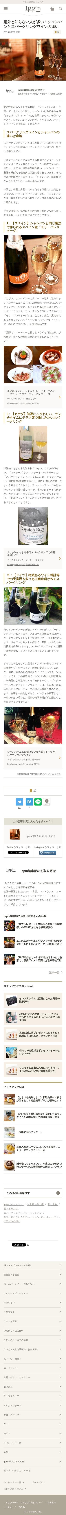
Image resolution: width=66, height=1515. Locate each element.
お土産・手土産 (11, 1274)
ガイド (7, 1433)
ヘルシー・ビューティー (16, 1293)
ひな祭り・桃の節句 (13, 1330)
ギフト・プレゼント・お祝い (18, 1265)
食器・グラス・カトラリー (17, 1377)
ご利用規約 (50, 1502)
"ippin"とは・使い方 (13, 1489)
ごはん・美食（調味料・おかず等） (21, 1349)
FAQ (21, 1507)
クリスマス (9, 1312)
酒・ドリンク (10, 1368)
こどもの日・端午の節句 (16, 1340)
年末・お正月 (10, 1321)
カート (52, 8)
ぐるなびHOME (11, 1502)
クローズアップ (11, 1415)
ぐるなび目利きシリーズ (32, 1502)
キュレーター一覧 (12, 1482)
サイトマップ (10, 1507)
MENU (5, 8)
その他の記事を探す (18, 1193)
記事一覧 (54, 972)
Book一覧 (38, 1482)
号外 (6, 1452)
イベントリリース (12, 1443)
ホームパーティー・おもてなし (19, 1284)
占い (6, 1424)
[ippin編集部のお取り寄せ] (30, 876)
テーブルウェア (11, 1396)
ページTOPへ (33, 1236)
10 (58, 32)
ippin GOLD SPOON (14, 1461)
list (19, 807)
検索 (60, 8)
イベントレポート (12, 1405)
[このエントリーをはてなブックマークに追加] (29, 802)
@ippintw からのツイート (17, 1470)
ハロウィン (9, 1302)
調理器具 (8, 1387)
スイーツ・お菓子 (12, 1359)
